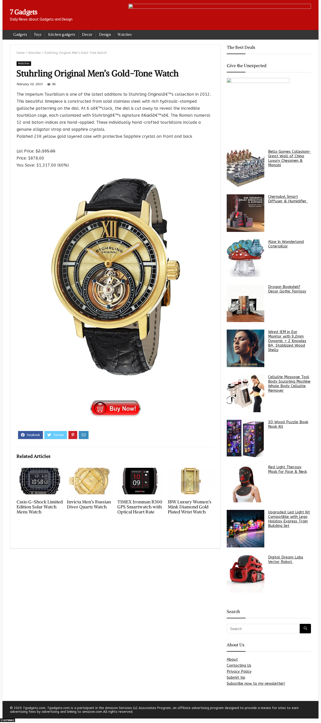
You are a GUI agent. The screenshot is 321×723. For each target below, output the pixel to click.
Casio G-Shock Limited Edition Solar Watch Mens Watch (40, 507)
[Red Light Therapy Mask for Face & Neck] (245, 483)
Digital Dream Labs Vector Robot (285, 559)
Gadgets (20, 34)
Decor (87, 34)
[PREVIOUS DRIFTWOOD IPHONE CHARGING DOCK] (5, 710)
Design (105, 34)
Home (21, 53)
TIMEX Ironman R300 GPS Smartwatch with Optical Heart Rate (139, 507)
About (232, 659)
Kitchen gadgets (61, 34)
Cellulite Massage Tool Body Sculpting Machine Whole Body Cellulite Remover (289, 384)
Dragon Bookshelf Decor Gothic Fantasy (287, 289)
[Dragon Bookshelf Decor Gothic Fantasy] (245, 303)
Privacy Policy (239, 671)
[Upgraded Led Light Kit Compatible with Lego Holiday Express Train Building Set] (245, 528)
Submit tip (236, 677)
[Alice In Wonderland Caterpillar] (245, 258)
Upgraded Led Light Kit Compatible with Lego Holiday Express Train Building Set (289, 519)
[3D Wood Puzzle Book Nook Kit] (245, 438)
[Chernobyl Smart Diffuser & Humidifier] (245, 213)
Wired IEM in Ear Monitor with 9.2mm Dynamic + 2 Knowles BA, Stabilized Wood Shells (287, 341)
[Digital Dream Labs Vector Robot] (245, 574)
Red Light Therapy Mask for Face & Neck (287, 469)
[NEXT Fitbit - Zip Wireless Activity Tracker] (316, 710)
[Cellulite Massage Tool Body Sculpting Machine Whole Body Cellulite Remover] (245, 393)
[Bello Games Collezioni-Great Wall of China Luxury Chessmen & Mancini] (245, 168)
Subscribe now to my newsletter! (256, 683)
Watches (125, 34)
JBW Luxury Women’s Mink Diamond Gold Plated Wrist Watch (189, 507)
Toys (37, 34)
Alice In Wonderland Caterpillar (286, 243)
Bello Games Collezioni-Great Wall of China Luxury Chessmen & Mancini (289, 158)
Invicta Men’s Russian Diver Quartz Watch (89, 504)
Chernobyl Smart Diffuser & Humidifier (288, 198)
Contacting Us (239, 665)
